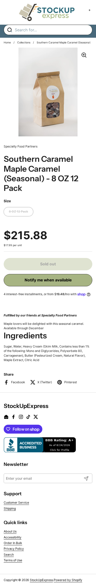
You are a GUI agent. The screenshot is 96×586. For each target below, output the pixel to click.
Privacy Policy (14, 548)
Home (7, 42)
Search (9, 554)
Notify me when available (48, 280)
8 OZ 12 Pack (18, 211)
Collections (23, 42)
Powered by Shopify (68, 580)
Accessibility (12, 537)
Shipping (10, 508)
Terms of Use (13, 560)
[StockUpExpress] (46, 12)
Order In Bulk (13, 543)
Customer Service (16, 502)
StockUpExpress (41, 580)
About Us (10, 531)
